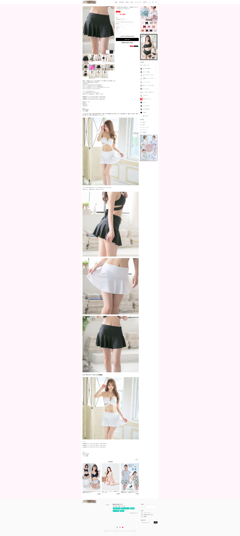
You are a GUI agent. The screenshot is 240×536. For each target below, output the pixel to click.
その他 (144, 112)
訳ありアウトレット (147, 99)
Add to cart (127, 39)
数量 (117, 30)
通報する (137, 459)
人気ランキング (146, 65)
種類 (117, 17)
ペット (144, 102)
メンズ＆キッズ (146, 105)
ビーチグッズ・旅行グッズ (148, 92)
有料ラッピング (119, 26)
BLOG (132, 2)
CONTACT (145, 2)
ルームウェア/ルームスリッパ (148, 75)
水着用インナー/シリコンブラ (148, 79)
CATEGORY (121, 2)
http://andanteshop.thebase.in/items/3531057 (92, 84)
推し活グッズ (145, 115)
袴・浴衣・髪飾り (146, 68)
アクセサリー (145, 95)
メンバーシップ (138, 2)
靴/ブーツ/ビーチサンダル (148, 85)
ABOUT (127, 2)
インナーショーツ (146, 82)
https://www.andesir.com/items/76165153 (91, 88)
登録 (155, 522)
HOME (116, 2)
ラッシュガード (146, 88)
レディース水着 (146, 71)
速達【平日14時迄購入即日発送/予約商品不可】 (125, 21)
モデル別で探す (146, 109)
